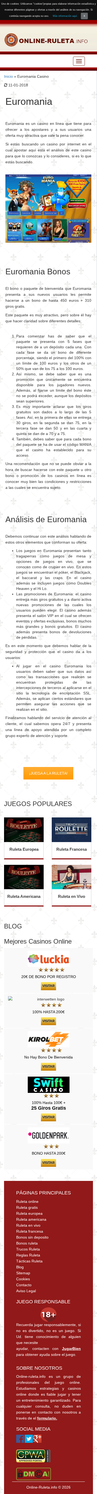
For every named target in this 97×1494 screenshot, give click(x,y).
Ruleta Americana (23, 896)
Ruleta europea (29, 1213)
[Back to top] (82, 1479)
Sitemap (23, 1273)
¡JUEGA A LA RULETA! (48, 773)
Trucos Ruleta (28, 1249)
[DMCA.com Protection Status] (33, 1474)
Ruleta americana (31, 1219)
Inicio (8, 76)
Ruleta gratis (27, 1207)
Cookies (23, 1279)
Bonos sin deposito (32, 1237)
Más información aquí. (65, 16)
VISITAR (48, 986)
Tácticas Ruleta (29, 1261)
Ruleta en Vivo (71, 896)
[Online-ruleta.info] (46, 40)
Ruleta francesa (29, 1231)
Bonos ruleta (27, 1243)
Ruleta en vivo (28, 1225)
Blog (20, 1267)
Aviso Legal (26, 1291)
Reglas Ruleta (28, 1255)
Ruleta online (27, 1201)
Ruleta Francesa (71, 849)
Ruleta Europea (24, 849)
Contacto (24, 1285)
